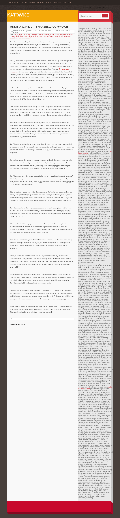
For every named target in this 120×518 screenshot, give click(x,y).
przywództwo (61, 34)
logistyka (34, 34)
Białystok (32, 2)
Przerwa (48, 2)
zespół (28, 38)
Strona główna (13, 2)
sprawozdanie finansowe (18, 36)
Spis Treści (57, 2)
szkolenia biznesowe (35, 36)
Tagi (64, 2)
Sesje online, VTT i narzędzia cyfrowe (39, 27)
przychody (53, 34)
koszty (16, 34)
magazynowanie (43, 34)
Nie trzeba (40, 2)
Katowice (18, 15)
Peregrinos (26, 319)
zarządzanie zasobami (17, 38)
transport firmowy (48, 36)
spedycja (70, 34)
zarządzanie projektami (63, 36)
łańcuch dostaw (24, 34)
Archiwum (23, 2)
